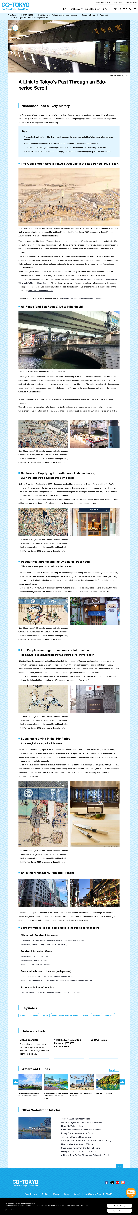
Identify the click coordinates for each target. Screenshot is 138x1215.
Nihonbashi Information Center (33, 960)
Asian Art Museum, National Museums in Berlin (81, 298)
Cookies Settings (119, 1206)
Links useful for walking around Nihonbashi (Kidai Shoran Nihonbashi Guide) (51, 940)
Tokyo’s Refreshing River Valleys (76, 1136)
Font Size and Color (93, 1194)
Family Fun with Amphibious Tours (77, 1133)
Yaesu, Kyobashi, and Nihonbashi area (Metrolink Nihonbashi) (45, 976)
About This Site (31, 1194)
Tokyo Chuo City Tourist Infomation (35, 964)
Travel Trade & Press (103, 2)
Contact (77, 1194)
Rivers (85, 1015)
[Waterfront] (34, 1119)
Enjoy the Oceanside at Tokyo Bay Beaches (81, 1129)
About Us (109, 1194)
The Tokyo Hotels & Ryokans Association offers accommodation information (51, 992)
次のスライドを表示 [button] (122, 1082)
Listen (125, 9)
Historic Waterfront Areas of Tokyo (77, 1144)
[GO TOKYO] (25, 1183)
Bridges (23, 1015)
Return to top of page (119, 1166)
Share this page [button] (130, 9)
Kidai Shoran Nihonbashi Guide (40, 290)
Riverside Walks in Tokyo (72, 1125)
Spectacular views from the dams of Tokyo (80, 1147)
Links (66, 1194)
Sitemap (56, 1194)
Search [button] (120, 9)
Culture (45, 1015)
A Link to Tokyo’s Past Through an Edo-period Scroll (85, 1155)
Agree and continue (119, 1211)
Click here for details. (11, 1210)
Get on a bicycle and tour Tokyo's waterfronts (81, 1122)
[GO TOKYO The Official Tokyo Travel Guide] (16, 6)
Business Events (131, 2)
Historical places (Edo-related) (65, 1015)
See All (112, 1070)
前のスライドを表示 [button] (15, 1082)
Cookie (45, 1194)
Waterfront (109, 1015)
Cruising (34, 1015)
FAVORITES (135, 9)
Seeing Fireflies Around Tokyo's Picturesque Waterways (86, 1140)
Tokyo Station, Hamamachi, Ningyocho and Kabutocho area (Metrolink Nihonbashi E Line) (57, 980)
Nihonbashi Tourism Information (33, 956)
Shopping (96, 1015)
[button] (76, 9)
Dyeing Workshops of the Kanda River (78, 1151)
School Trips (118, 2)
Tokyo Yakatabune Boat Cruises (75, 1118)
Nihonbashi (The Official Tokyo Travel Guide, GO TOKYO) (44, 944)
